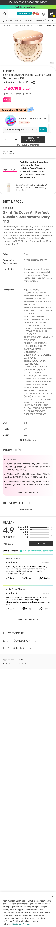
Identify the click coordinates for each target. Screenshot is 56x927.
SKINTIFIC (9, 70)
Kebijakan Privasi (20, 924)
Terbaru (14, 551)
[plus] (16, 139)
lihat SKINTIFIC (14, 648)
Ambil (42, 129)
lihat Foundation (17, 640)
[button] (52, 13)
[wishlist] (27, 82)
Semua (6, 551)
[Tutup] (52, 896)
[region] (28, 909)
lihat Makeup (13, 633)
